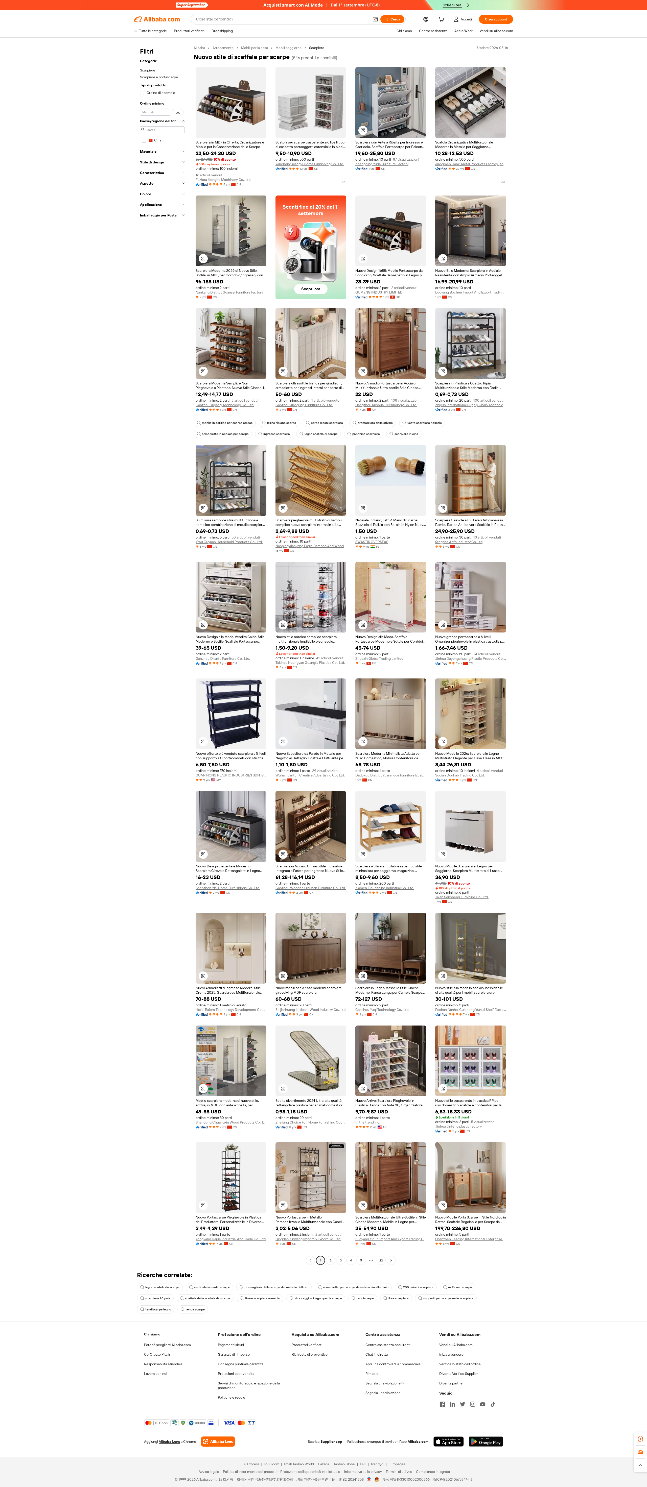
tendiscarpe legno (158, 1309)
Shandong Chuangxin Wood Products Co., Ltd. (231, 1122)
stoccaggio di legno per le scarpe (318, 1298)
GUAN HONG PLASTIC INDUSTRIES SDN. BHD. (231, 775)
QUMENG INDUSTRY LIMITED (379, 292)
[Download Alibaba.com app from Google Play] (486, 1441)
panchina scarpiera (366, 434)
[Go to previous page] (310, 1260)
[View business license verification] (369, 1479)
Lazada (323, 1464)
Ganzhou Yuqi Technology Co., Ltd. (382, 1010)
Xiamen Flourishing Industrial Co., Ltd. (384, 888)
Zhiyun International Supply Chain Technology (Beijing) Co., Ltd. (470, 405)
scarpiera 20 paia (157, 1298)
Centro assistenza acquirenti (387, 1345)
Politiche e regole (231, 1397)
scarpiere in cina (406, 434)
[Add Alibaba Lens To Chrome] (218, 1441)
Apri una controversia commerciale (393, 1364)
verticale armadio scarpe (212, 1287)
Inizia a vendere (451, 1354)
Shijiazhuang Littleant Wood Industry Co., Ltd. (310, 1010)
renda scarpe (195, 1309)
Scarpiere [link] (316, 48)
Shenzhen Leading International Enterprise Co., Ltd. (470, 1239)
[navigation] (162, 654)
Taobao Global (344, 1464)
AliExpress (251, 1464)
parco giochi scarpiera (327, 423)
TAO (363, 1464)
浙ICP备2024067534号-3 (452, 1479)
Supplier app (331, 1442)
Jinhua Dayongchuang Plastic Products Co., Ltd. (470, 658)
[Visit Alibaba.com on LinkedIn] (452, 1404)
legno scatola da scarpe (162, 1287)
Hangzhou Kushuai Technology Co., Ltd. (386, 405)
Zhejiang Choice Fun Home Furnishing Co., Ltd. (310, 1122)
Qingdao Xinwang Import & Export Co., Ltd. (308, 1239)
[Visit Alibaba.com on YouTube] (483, 1404)
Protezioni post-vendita (236, 1374)
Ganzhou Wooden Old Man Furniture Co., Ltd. (310, 888)
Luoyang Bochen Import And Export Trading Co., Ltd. (470, 292)
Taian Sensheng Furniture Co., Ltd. (462, 897)
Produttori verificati (307, 1345)
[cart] (442, 20)
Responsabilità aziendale (163, 1364)
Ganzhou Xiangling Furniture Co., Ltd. (304, 405)
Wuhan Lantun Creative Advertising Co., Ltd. (310, 775)
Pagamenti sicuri (231, 1345)
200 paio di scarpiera (418, 1287)
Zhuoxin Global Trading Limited (379, 658)
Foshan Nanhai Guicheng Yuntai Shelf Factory (470, 1010)
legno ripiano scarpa (281, 423)
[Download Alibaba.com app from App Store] (448, 1441)
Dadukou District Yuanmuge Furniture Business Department (390, 775)
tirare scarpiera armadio (262, 1298)
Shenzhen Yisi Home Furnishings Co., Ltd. (228, 888)
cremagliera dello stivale (375, 423)
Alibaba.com (418, 1442)
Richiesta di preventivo (310, 1354)
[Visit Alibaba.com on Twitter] (462, 1404)
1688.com (271, 1464)
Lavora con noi (155, 1374)
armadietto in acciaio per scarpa (225, 434)
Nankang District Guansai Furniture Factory (229, 292)
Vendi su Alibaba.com (456, 1345)
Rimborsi (372, 1374)
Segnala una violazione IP (385, 1383)
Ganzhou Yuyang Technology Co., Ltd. (225, 405)
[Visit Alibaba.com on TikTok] (493, 1404)
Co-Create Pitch (157, 1354)
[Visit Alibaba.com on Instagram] (473, 1404)
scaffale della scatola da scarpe (207, 1298)
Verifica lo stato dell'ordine (460, 1364)
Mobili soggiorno (288, 48)
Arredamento (223, 48)
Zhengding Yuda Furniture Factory (381, 164)
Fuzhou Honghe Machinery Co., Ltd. (223, 180)
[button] (375, 19)
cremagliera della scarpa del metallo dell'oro (276, 1287)
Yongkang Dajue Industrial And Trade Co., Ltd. (231, 1239)
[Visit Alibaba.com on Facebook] (442, 1404)
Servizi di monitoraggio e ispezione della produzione (249, 1385)
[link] (640, 1439)
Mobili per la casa (254, 48)
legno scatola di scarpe (321, 434)
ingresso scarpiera (276, 434)
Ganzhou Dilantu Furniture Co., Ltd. (223, 658)
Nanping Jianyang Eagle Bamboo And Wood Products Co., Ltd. (310, 546)
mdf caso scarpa (460, 1287)
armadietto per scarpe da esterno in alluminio (355, 1287)
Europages (396, 1464)
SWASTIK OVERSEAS (371, 542)
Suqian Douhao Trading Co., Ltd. (460, 775)
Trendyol (377, 1464)
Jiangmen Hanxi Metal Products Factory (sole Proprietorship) (470, 164)
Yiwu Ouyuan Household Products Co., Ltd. (229, 542)
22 (381, 1260)
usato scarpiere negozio (424, 423)
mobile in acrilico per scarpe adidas (227, 423)
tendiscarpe (365, 1298)
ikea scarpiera (398, 1298)
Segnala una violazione (383, 1393)
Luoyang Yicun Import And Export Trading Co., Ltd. (390, 1239)
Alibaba (199, 48)
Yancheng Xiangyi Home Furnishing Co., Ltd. (309, 164)
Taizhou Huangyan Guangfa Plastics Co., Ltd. (310, 663)
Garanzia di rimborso (234, 1354)
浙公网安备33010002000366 (406, 1479)
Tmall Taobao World (299, 1464)
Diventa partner (451, 1383)
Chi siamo (152, 1334)
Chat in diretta (376, 1354)
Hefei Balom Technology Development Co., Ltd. (231, 1010)
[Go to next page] (391, 1260)
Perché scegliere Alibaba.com (167, 1345)
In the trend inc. (367, 1122)
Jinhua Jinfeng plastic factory (458, 1126)
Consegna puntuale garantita (240, 1364)
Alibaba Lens (169, 1442)
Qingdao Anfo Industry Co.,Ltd (458, 542)
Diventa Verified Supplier (458, 1374)
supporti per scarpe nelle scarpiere (448, 1298)
